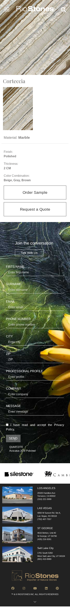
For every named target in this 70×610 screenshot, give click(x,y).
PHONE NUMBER (18, 319)
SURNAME (13, 284)
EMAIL (10, 301)
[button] (35, 602)
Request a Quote (35, 209)
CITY (9, 336)
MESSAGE (13, 406)
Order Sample (35, 192)
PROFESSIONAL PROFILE (24, 371)
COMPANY (13, 388)
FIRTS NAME (15, 266)
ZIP (8, 353)
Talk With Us (29, 252)
